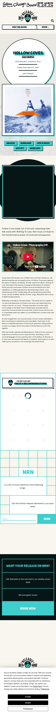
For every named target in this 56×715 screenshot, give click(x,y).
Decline (28, 703)
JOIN (46, 519)
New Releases (19, 27)
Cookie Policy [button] (37, 686)
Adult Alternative (21, 61)
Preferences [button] (45, 689)
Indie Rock (32, 61)
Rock (39, 61)
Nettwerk (30, 73)
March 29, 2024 (33, 67)
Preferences (28, 709)
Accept (28, 697)
